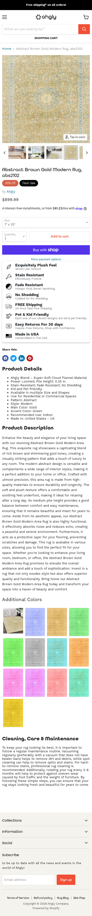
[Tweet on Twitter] (13, 358)
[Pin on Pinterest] (30, 358)
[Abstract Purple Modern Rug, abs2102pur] (35, 683)
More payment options (46, 259)
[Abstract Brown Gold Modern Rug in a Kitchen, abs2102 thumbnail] (15, 152)
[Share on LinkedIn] (21, 358)
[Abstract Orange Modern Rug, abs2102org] (79, 652)
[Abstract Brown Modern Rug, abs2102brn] (57, 622)
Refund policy (43, 897)
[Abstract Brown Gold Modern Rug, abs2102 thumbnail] (71, 152)
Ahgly (11, 191)
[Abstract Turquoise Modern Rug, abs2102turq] (79, 683)
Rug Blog (63, 897)
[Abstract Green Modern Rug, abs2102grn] (13, 652)
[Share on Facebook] (5, 358)
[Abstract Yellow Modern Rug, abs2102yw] (13, 713)
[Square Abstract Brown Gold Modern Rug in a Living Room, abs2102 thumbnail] (36, 152)
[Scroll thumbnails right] (86, 153)
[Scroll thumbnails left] (5, 153)
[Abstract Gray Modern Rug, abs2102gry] (35, 652)
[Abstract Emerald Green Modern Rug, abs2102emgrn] (79, 622)
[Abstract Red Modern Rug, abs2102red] (57, 683)
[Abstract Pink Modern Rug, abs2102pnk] (13, 683)
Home (6, 49)
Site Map (79, 897)
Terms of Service (18, 897)
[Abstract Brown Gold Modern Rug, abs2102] (13, 621)
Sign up (66, 880)
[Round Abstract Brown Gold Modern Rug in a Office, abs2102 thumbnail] (54, 152)
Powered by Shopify (46, 908)
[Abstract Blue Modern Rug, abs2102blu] (35, 622)
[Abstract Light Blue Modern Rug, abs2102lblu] (57, 652)
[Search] (84, 29)
